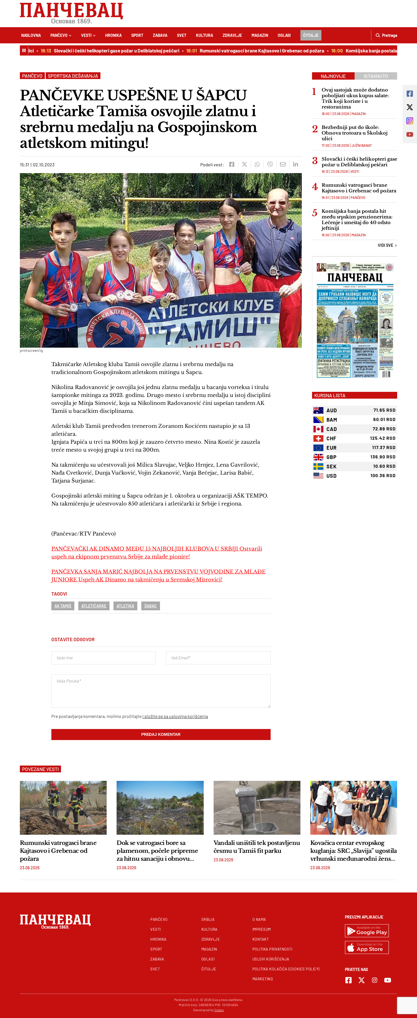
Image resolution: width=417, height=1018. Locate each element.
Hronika (113, 35)
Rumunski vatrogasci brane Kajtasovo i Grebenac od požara (247, 50)
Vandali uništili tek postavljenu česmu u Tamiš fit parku (257, 847)
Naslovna (31, 35)
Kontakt (260, 939)
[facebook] (231, 164)
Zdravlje (232, 35)
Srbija (207, 919)
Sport (137, 35)
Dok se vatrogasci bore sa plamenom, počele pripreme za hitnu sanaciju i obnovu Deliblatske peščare (157, 851)
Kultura (204, 35)
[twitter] (244, 164)
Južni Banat (361, 145)
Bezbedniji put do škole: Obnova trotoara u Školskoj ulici (354, 132)
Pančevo (59, 35)
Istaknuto (376, 76)
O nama (259, 919)
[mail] (282, 164)
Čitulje (311, 35)
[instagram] (374, 980)
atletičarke (93, 605)
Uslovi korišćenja (270, 959)
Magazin (260, 35)
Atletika (125, 605)
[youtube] (387, 980)
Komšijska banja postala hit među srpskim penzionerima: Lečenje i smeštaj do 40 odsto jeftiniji (357, 219)
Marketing (262, 979)
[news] (63, 808)
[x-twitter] (361, 980)
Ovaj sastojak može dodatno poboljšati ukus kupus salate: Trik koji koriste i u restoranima (355, 98)
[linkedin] (295, 164)
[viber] (270, 164)
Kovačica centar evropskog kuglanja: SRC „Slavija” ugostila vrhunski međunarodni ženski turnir (353, 851)
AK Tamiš (62, 605)
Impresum (261, 929)
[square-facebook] (348, 980)
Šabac (150, 605)
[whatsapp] (257, 164)
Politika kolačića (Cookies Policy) (285, 969)
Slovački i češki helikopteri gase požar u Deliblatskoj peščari (102, 50)
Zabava (160, 35)
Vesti (86, 35)
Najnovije (333, 76)
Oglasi (284, 35)
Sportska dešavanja (73, 75)
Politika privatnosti (272, 949)
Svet (181, 35)
